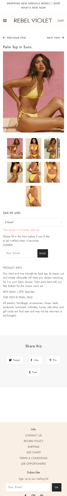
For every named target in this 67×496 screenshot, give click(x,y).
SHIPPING (33, 447)
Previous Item (16, 38)
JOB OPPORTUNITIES (33, 464)
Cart (61, 20)
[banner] (32, 20)
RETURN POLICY (33, 441)
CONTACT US (33, 435)
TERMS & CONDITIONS (33, 458)
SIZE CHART (33, 452)
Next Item (54, 38)
